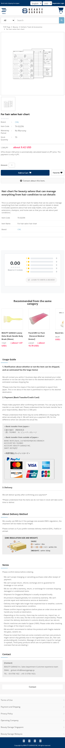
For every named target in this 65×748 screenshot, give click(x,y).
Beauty (15, 27)
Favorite (56, 172)
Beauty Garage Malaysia (11, 734)
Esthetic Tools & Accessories (31, 27)
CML (17, 122)
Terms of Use (7, 700)
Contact (32, 686)
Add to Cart (23, 172)
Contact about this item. (34, 180)
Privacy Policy (7, 713)
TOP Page (6, 27)
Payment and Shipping (10, 706)
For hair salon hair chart (15, 29)
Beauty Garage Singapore (12, 727)
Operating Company (9, 720)
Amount (4, 165)
